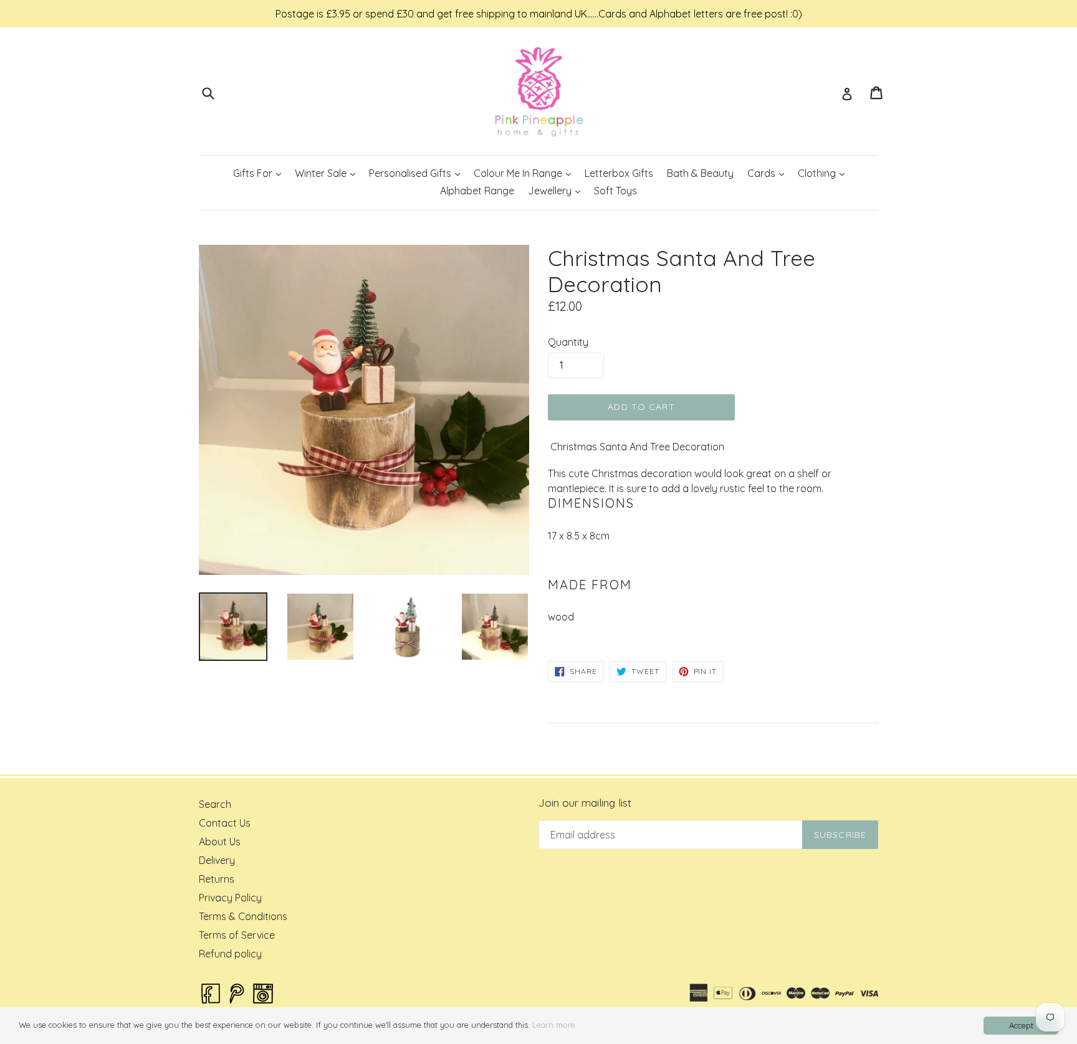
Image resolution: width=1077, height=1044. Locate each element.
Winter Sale (328, 172)
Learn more (553, 1025)
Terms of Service (237, 935)
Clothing (824, 172)
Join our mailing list (584, 803)
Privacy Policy (230, 897)
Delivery (217, 860)
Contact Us (225, 823)
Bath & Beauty (700, 173)
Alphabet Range (477, 190)
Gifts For (260, 172)
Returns (216, 879)
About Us (220, 841)
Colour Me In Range (525, 172)
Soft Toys (615, 190)
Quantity (568, 342)
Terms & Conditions (243, 916)
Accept (1021, 1025)
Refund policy (230, 953)
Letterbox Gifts (619, 173)
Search (215, 804)
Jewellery (557, 190)
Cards (768, 172)
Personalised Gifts (417, 172)
